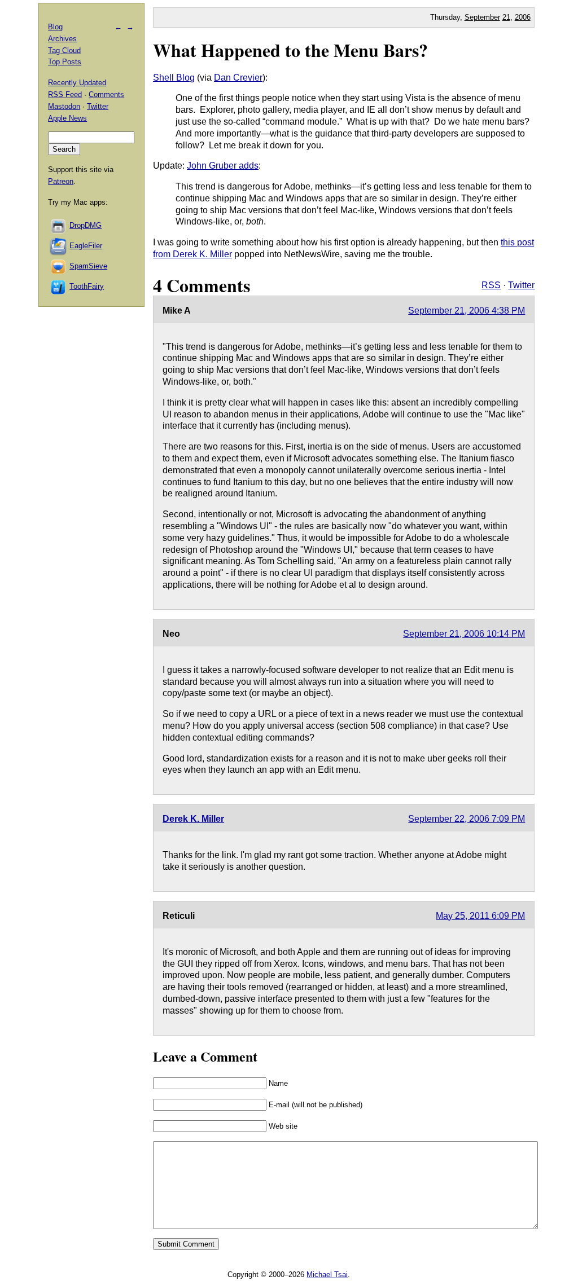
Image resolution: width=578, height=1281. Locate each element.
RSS (491, 285)
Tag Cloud (64, 50)
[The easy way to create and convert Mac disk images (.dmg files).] (58, 225)
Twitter (521, 285)
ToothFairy (86, 286)
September (482, 17)
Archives (62, 38)
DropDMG (85, 225)
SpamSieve (88, 266)
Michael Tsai (327, 1274)
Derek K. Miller (193, 819)
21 (506, 17)
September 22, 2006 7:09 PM (466, 819)
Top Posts (64, 62)
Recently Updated (77, 82)
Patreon (60, 181)
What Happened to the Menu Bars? (290, 50)
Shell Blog (174, 77)
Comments (106, 94)
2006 (523, 17)
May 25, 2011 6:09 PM (480, 916)
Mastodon (64, 106)
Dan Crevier (238, 77)
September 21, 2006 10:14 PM (464, 634)
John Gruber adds (223, 165)
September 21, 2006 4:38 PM (466, 310)
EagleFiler (85, 245)
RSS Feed (65, 94)
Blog (55, 27)
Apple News (67, 118)
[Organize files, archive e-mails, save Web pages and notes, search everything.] (58, 245)
